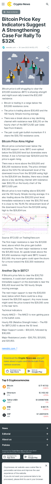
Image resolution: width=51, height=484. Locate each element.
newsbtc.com (8, 348)
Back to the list (12, 12)
